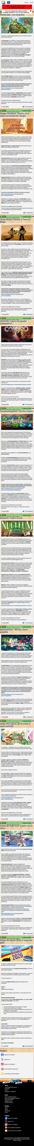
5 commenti (29, 819)
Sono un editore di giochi (10, 1097)
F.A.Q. (6, 1090)
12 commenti (28, 107)
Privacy (15, 1140)
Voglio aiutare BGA (9, 1099)
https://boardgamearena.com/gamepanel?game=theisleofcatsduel (12, 914)
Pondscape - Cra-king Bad (12, 14)
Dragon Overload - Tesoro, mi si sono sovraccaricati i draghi (14, 114)
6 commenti (29, 933)
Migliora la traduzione (28, 12)
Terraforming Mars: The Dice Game (16, 411)
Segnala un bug (8, 1101)
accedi (31, 2)
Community (7, 1110)
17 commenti (28, 623)
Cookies (19, 1140)
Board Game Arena (8, 1137)
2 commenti (29, 213)
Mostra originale (15, 13)
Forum (6, 1112)
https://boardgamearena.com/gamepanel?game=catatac (16, 384)
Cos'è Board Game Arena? (11, 1087)
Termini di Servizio (25, 1139)
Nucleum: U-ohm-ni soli (11, 518)
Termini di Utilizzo (16, 1139)
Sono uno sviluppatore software (12, 1098)
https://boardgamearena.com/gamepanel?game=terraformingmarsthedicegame (12, 489)
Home (6, 1108)
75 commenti (28, 404)
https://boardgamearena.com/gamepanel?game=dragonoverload (12, 194)
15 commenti (28, 511)
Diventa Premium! (9, 1102)
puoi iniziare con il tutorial (12, 690)
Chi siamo (7, 1088)
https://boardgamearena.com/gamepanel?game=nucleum (16, 605)
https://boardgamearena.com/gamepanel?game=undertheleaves (12, 798)
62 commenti (28, 1046)
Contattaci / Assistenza (10, 1091)
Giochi (6, 1109)
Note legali (9, 1139)
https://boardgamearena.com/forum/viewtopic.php (15, 909)
